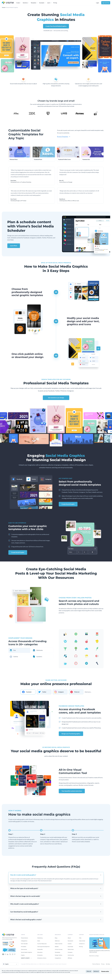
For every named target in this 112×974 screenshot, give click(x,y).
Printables (23, 946)
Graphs (23, 955)
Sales (38, 940)
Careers (69, 943)
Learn (48, 2)
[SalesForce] (9, 950)
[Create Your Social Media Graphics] (56, 54)
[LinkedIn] (7, 954)
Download (70, 946)
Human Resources (41, 943)
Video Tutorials (58, 943)
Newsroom (70, 940)
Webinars (57, 940)
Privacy (103, 964)
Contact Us (81, 943)
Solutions (25, 2)
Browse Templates (62, 136)
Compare (70, 952)
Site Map (108, 964)
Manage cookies (105, 971)
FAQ (80, 938)
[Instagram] (12, 954)
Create (18, 2)
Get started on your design (56, 397)
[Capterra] (5, 942)
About (69, 938)
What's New (71, 949)
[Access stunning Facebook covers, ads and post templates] (30, 720)
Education (40, 952)
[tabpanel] (81, 648)
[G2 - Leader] (11, 942)
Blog (56, 938)
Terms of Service (96, 964)
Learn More (13, 245)
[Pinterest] (14, 954)
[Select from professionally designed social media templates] (30, 492)
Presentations (24, 938)
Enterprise (40, 955)
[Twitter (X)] (10, 954)
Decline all (96, 971)
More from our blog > (94, 955)
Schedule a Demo (41, 958)
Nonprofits (40, 949)
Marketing (40, 938)
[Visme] (8, 3)
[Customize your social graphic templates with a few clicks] (81, 538)
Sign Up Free (105, 2)
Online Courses (58, 949)
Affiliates (70, 958)
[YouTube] (3, 954)
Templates (33, 2)
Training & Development (43, 946)
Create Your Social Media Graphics (56, 26)
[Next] (103, 153)
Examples (41, 2)
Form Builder (24, 943)
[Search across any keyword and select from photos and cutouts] (30, 605)
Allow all (89, 971)
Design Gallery (58, 955)
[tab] (19, 650)
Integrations (58, 958)
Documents (24, 949)
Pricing (55, 2)
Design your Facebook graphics (71, 733)
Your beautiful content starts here (72, 791)
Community (71, 955)
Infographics (24, 940)
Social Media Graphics (26, 952)
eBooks (57, 946)
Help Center (82, 940)
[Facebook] (5, 954)
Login (97, 2)
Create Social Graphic (68, 504)
